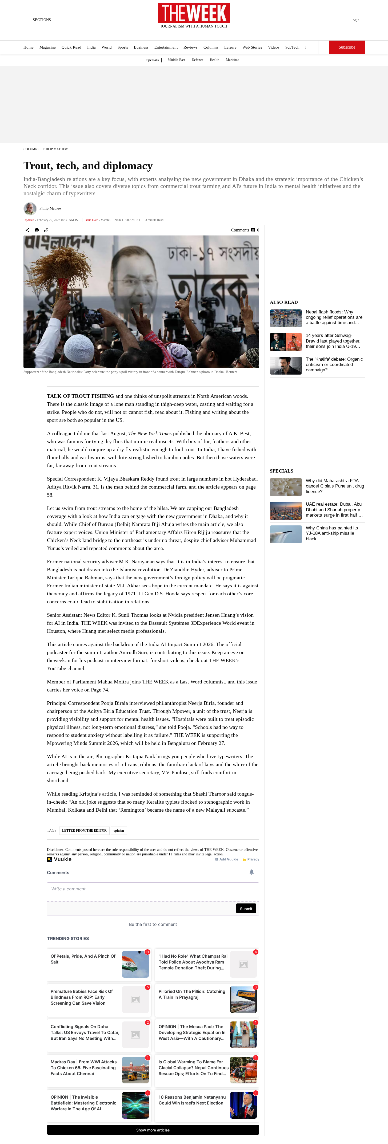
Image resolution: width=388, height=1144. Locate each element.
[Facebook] (172, 33)
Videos (273, 47)
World (107, 47)
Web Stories (252, 47)
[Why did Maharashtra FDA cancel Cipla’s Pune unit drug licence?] (286, 487)
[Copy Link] (46, 230)
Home (28, 47)
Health (214, 60)
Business (141, 47)
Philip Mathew (55, 149)
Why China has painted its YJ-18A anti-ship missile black (332, 533)
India (91, 47)
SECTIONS (42, 20)
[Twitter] (181, 33)
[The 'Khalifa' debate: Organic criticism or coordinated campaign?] (286, 366)
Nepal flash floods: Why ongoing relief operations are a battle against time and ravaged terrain (334, 320)
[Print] (37, 230)
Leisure (230, 47)
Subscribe (347, 47)
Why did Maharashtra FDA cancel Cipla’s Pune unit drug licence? (335, 486)
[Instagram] (189, 33)
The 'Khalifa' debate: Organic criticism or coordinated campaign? (334, 365)
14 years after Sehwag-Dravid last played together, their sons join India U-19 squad (333, 343)
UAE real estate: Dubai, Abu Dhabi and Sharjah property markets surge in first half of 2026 (334, 512)
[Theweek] (194, 13)
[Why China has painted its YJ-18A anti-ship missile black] (286, 534)
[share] (27, 230)
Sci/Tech (292, 47)
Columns (210, 47)
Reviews (190, 47)
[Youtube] (198, 33)
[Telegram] (216, 33)
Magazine (47, 47)
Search (324, 47)
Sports (123, 47)
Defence (197, 60)
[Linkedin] (207, 33)
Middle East (176, 60)
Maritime (232, 60)
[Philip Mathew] (30, 208)
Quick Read (71, 47)
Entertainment (166, 47)
